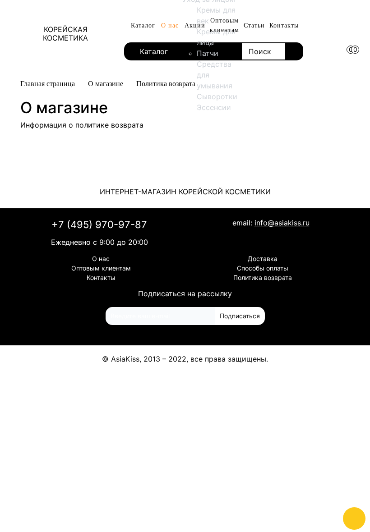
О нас (170, 25)
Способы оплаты (262, 268)
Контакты (284, 25)
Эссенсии (214, 107)
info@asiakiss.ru (282, 222)
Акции (195, 25)
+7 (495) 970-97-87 (99, 224)
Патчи (207, 53)
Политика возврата (262, 277)
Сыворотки (217, 96)
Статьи (254, 25)
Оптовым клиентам (224, 25)
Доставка (263, 258)
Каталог (143, 25)
